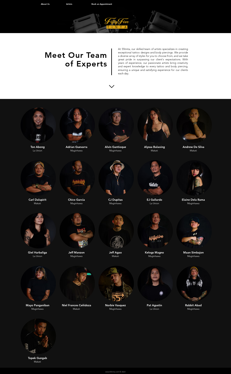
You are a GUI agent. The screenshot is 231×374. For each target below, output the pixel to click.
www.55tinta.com (112, 372)
